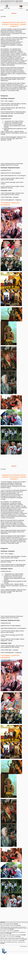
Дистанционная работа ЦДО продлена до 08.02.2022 (10, 934)
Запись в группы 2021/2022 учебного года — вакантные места (12, 942)
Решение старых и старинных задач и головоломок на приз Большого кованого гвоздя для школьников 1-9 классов (12, 939)
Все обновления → (24, 946)
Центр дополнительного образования (12, 1)
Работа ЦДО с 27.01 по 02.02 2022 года (8, 936)
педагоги (21, 8)
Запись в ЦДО (7, 8)
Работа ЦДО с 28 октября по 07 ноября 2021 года (10, 940)
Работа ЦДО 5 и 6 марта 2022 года (7, 930)
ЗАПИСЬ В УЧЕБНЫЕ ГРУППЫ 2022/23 (8, 925)
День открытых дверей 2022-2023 (7, 923)
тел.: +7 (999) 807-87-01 (17, 2)
